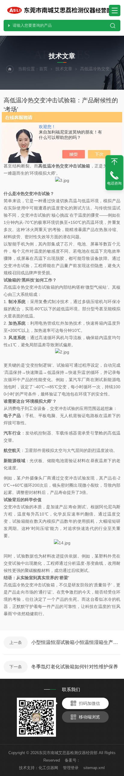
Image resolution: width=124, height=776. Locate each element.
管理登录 (71, 767)
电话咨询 (114, 183)
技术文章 (63, 68)
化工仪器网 (48, 767)
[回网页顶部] (114, 162)
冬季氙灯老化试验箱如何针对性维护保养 (74, 666)
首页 (43, 68)
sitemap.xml (94, 767)
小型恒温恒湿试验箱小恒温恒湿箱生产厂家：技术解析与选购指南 (75, 642)
